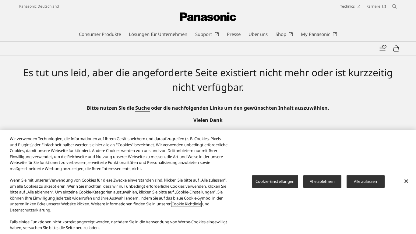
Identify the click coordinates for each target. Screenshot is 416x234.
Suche (142, 108)
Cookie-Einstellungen (275, 181)
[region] (208, 182)
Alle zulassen (365, 181)
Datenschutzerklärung (30, 210)
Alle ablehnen (322, 181)
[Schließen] (406, 181)
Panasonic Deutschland (39, 6)
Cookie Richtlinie (186, 204)
